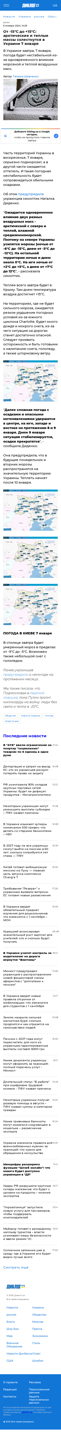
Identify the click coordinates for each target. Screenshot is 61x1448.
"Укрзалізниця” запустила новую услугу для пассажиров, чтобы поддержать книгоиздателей (26, 1212)
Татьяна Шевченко (26, 76)
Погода (49, 715)
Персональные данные (39, 1391)
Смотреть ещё (16, 1267)
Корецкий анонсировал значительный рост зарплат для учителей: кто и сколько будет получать (27, 936)
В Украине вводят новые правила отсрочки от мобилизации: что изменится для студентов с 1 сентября (25, 1001)
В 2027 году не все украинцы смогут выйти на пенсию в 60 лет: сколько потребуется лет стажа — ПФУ (25, 850)
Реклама (35, 1382)
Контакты (9, 1396)
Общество (10, 715)
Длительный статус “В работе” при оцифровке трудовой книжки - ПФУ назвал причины (27, 1085)
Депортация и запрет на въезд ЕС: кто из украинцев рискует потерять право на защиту (26, 770)
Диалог (6, 22)
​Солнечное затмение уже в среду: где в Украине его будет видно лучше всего (27, 1254)
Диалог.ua (27, 1412)
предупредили (15, 675)
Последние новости (24, 736)
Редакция (10, 1389)
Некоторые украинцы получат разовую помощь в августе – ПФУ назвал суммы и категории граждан (27, 1105)
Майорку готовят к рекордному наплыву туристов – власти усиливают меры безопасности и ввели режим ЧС (27, 1234)
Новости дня (12, 721)
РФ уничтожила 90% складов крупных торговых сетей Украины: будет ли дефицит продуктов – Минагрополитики (27, 789)
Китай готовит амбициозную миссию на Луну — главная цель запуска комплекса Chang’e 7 (25, 872)
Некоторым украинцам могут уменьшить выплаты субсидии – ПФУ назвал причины (26, 809)
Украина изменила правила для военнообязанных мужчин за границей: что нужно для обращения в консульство (27, 1148)
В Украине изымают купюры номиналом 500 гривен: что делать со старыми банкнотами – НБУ (27, 829)
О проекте (10, 1382)
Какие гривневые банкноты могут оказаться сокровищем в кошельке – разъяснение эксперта (27, 1126)
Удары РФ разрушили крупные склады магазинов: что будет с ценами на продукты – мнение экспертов (27, 1191)
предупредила (31, 194)
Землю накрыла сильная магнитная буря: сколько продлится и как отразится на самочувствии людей (26, 1022)
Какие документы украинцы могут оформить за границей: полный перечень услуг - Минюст (26, 1065)
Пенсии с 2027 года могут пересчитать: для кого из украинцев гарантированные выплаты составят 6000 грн (25, 1044)
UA (55, 5)
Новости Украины (30, 715)
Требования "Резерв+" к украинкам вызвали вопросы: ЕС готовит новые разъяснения (27, 892)
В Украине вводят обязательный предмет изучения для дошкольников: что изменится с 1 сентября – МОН (25, 913)
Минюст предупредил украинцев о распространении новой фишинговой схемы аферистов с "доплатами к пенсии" (27, 977)
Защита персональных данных (39, 1399)
